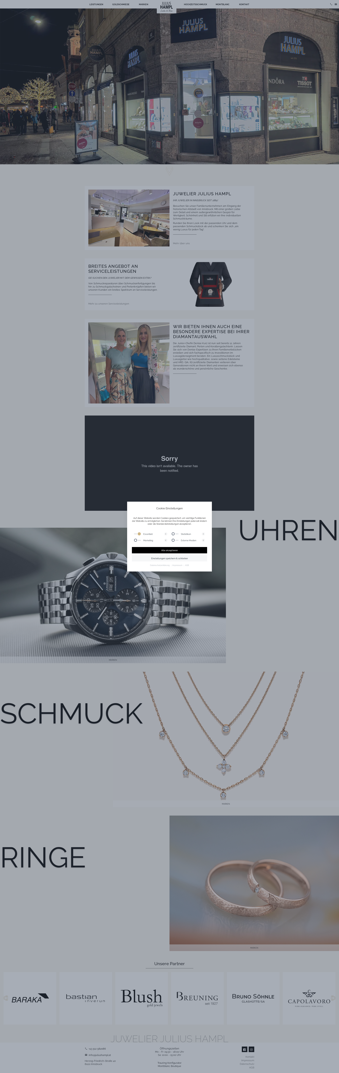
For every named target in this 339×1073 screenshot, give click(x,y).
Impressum (177, 565)
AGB (187, 565)
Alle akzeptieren (169, 550)
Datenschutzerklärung (160, 565)
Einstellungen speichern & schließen (169, 558)
